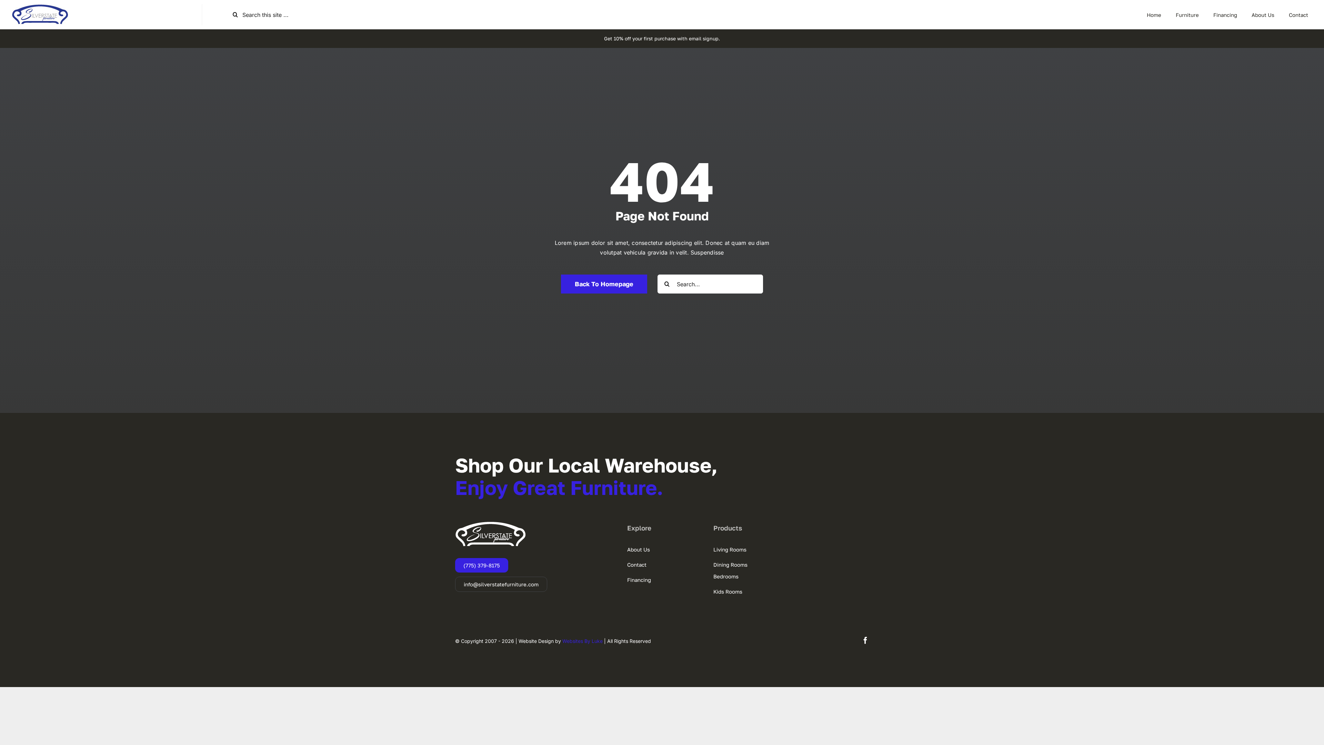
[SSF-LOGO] (40, 6)
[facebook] (865, 640)
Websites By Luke (582, 641)
